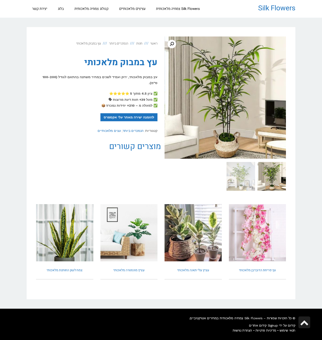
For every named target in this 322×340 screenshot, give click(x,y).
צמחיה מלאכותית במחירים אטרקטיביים (216, 318)
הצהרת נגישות (242, 330)
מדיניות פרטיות (266, 330)
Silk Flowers (276, 8)
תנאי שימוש (287, 330)
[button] (172, 44)
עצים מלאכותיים (109, 131)
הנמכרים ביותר (133, 131)
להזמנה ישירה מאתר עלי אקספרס (129, 117)
